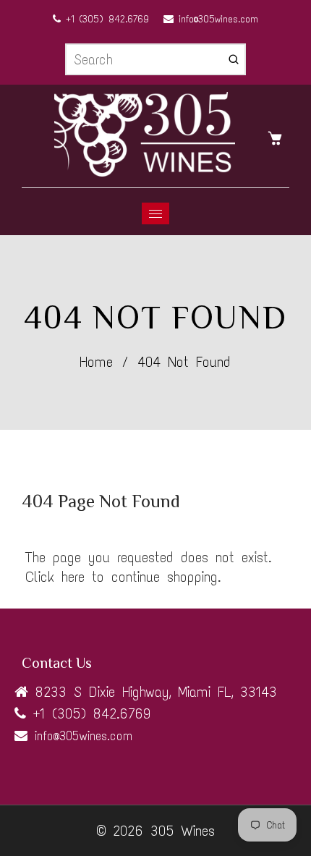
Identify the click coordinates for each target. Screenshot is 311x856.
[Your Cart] (278, 136)
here (73, 576)
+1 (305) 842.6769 (105, 19)
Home (96, 361)
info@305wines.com (216, 19)
